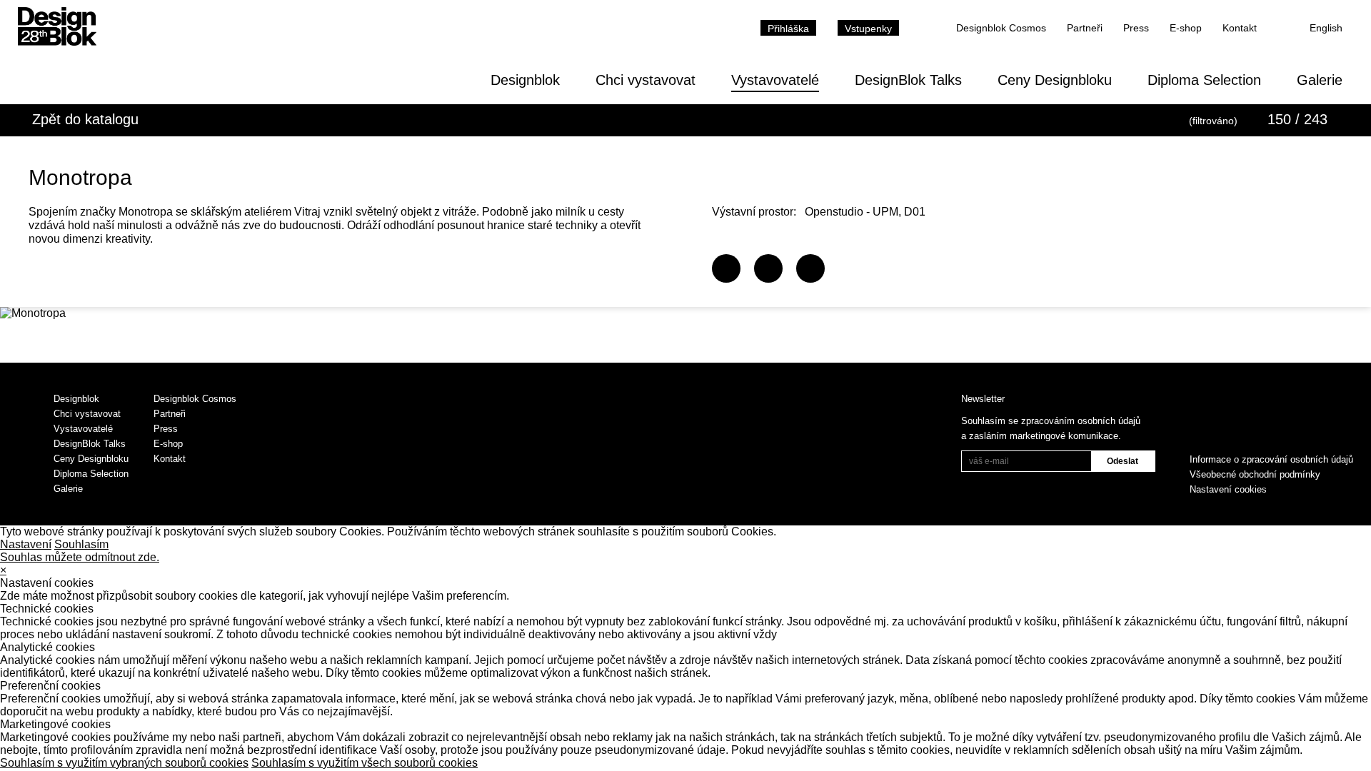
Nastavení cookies (1228, 489)
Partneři (1085, 28)
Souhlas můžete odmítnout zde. (79, 557)
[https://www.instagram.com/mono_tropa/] (810, 268)
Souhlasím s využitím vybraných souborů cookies (124, 763)
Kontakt (1239, 28)
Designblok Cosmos (1001, 28)
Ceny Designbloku (1055, 80)
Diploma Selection (1204, 80)
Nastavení (25, 544)
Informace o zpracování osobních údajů (1271, 459)
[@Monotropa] (768, 268)
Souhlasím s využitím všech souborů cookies (364, 763)
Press (1136, 28)
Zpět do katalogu (85, 119)
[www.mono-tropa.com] (726, 268)
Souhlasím (81, 544)
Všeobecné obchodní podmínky (1255, 474)
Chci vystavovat (645, 80)
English (1326, 28)
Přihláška (788, 28)
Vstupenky (868, 28)
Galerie (1319, 80)
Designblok (525, 80)
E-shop (1186, 28)
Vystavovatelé (775, 80)
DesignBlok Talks (908, 80)
